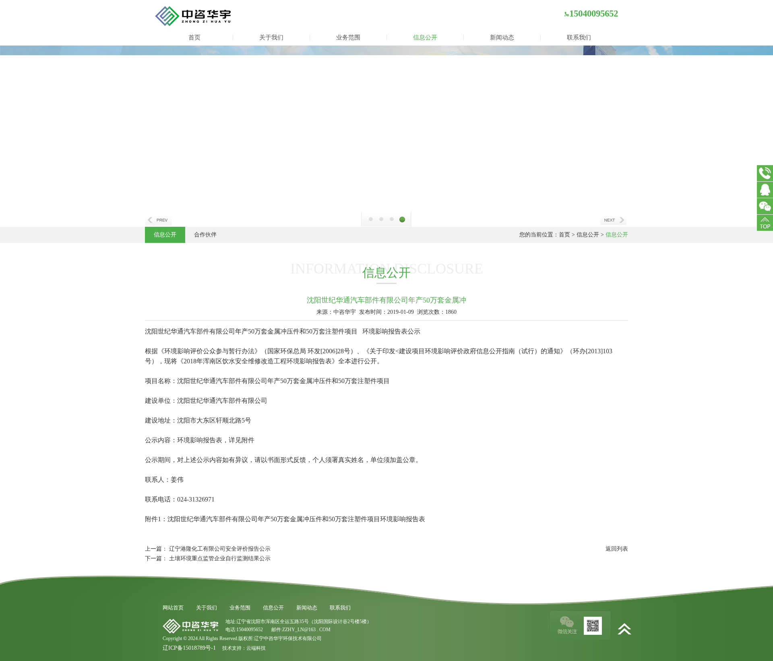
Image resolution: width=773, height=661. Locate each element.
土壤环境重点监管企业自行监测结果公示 (220, 558)
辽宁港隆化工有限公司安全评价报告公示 (220, 549)
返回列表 (617, 549)
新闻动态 (502, 37)
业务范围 (348, 37)
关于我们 (271, 37)
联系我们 (579, 37)
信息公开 (425, 37)
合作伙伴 (205, 235)
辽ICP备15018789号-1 (189, 648)
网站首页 (173, 608)
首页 (194, 37)
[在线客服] (765, 190)
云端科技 (256, 648)
